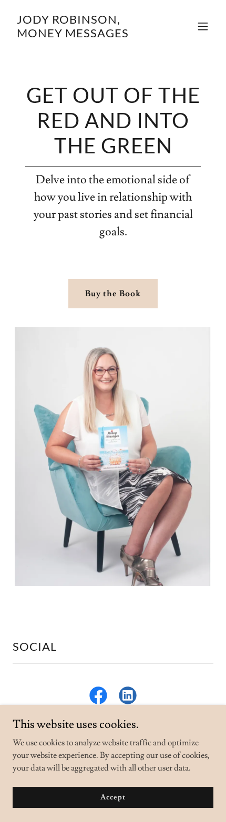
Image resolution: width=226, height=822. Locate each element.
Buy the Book (113, 293)
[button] (202, 26)
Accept (112, 797)
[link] (83, 34)
